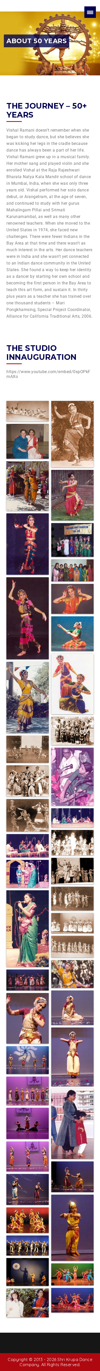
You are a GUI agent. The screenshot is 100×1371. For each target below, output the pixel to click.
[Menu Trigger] (90, 12)
